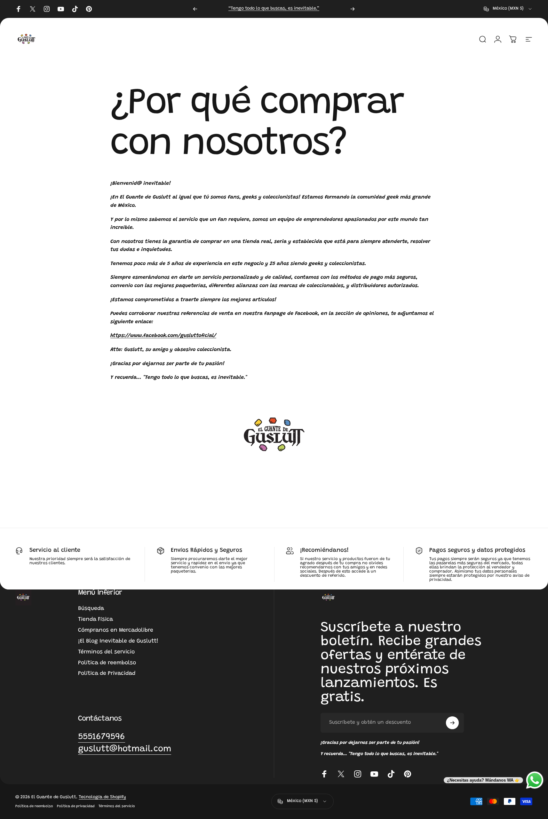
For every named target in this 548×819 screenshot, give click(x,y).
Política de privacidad (76, 806)
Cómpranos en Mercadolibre (115, 630)
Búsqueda (91, 609)
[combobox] (508, 9)
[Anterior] (195, 9)
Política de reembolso (107, 663)
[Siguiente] (352, 9)
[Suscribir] (452, 722)
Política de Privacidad (106, 673)
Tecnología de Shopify (102, 797)
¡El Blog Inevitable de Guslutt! (118, 641)
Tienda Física (95, 619)
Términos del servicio (106, 652)
